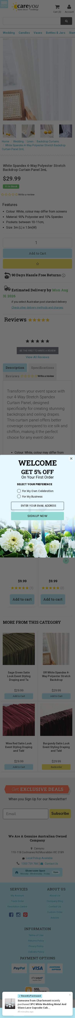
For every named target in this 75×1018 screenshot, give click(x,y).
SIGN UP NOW (37, 516)
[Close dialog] (71, 458)
